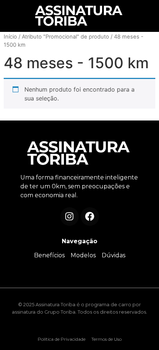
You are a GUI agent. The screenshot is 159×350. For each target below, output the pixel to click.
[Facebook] (90, 216)
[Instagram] (69, 216)
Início (10, 36)
